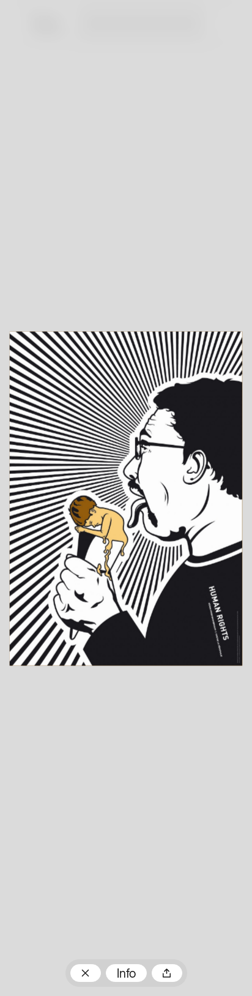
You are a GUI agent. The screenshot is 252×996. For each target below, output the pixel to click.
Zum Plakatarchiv (85, 973)
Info (126, 974)
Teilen (167, 973)
